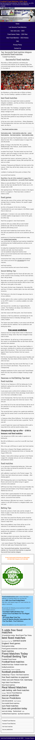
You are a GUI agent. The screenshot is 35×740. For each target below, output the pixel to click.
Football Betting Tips (14, 656)
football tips (6, 675)
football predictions (13, 672)
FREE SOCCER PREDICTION (12, 680)
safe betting (7, 690)
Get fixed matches (7, 726)
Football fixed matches (13, 662)
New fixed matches (8, 685)
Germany (28, 680)
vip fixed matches (24, 714)
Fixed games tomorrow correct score (14, 648)
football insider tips (20, 664)
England (5, 643)
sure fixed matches (10, 706)
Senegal (4, 693)
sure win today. (7, 711)
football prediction (8, 667)
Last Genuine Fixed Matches (17, 27)
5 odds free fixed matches (12, 631)
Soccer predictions (7, 729)
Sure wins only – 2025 (17, 31)
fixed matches (8, 651)
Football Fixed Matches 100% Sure (13, 1)
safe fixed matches (21, 690)
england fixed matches (10, 239)
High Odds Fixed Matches (11, 682)
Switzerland (17, 711)
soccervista (20, 260)
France (13, 675)
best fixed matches (13, 638)
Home (17, 24)
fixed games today (6, 133)
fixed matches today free (19, 133)
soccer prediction (10, 695)
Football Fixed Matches (9, 57)
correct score (19, 641)
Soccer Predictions (11, 698)
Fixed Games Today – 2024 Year (17, 34)
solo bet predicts (7, 701)
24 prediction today (8, 635)
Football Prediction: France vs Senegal (11, 669)
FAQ (17, 41)
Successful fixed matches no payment (20, 550)
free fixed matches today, (10, 129)
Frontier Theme (29, 738)
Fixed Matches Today (15, 654)
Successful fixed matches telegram (11, 552)
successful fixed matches (12, 54)
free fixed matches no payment (15, 677)
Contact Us (17, 48)
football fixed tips (7, 664)
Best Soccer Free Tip (7, 641)
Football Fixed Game (9, 659)
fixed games (15, 643)
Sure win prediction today (14, 708)
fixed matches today (27, 135)
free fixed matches (15, 135)
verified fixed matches (9, 714)
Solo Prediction (17, 701)
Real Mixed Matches (14, 687)
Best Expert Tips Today (24, 635)
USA (23, 711)
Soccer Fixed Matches (14, 693)
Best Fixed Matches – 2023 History (17, 38)
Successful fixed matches (11, 548)
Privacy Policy (17, 45)
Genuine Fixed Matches (9, 723)
